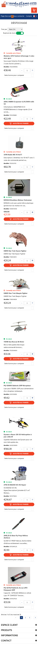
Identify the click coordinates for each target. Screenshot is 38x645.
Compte (29, 16)
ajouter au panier (20, 123)
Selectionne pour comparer (14, 75)
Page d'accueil (6, 16)
